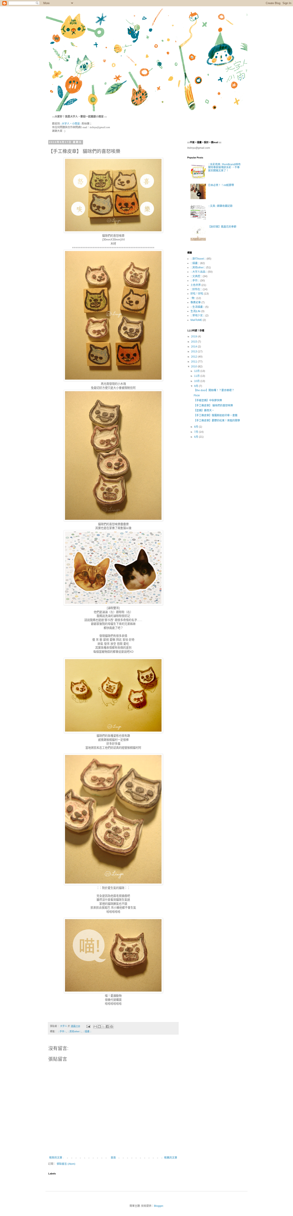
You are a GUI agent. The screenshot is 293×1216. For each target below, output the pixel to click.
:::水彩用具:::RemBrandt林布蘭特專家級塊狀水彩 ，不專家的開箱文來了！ (224, 167)
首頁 (113, 1157)
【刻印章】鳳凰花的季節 (222, 226)
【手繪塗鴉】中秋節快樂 (208, 400)
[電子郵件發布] (88, 1026)
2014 (194, 346)
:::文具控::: (196, 276)
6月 (196, 436)
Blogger (158, 1205)
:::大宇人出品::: (198, 271)
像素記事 (195, 302)
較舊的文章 (170, 1157)
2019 (194, 336)
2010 (194, 366)
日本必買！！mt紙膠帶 (221, 185)
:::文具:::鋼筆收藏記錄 (220, 205)
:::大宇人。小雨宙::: (71, 123)
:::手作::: (62, 1031)
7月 (196, 431)
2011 (194, 361)
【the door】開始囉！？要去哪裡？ (214, 390)
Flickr (197, 395)
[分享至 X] (103, 1026)
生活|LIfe (195, 311)
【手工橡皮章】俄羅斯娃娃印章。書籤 (215, 415)
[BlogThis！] (99, 1026)
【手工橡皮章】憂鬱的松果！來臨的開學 (217, 420)
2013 (194, 351)
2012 (194, 356)
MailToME (196, 320)
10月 (197, 381)
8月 (196, 426)
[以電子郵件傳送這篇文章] (95, 1026)
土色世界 (195, 285)
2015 (194, 341)
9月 (196, 386)
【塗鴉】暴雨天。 (204, 410)
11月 (197, 375)
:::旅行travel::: (198, 258)
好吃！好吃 (196, 293)
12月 (197, 371)
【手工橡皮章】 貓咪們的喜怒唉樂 (213, 405)
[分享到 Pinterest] (111, 1026)
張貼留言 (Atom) (66, 1163)
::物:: (193, 298)
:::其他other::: (75, 1031)
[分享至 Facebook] (107, 1026)
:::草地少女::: (197, 315)
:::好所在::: (196, 289)
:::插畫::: (87, 1031)
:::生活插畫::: (197, 306)
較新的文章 (55, 1157)
